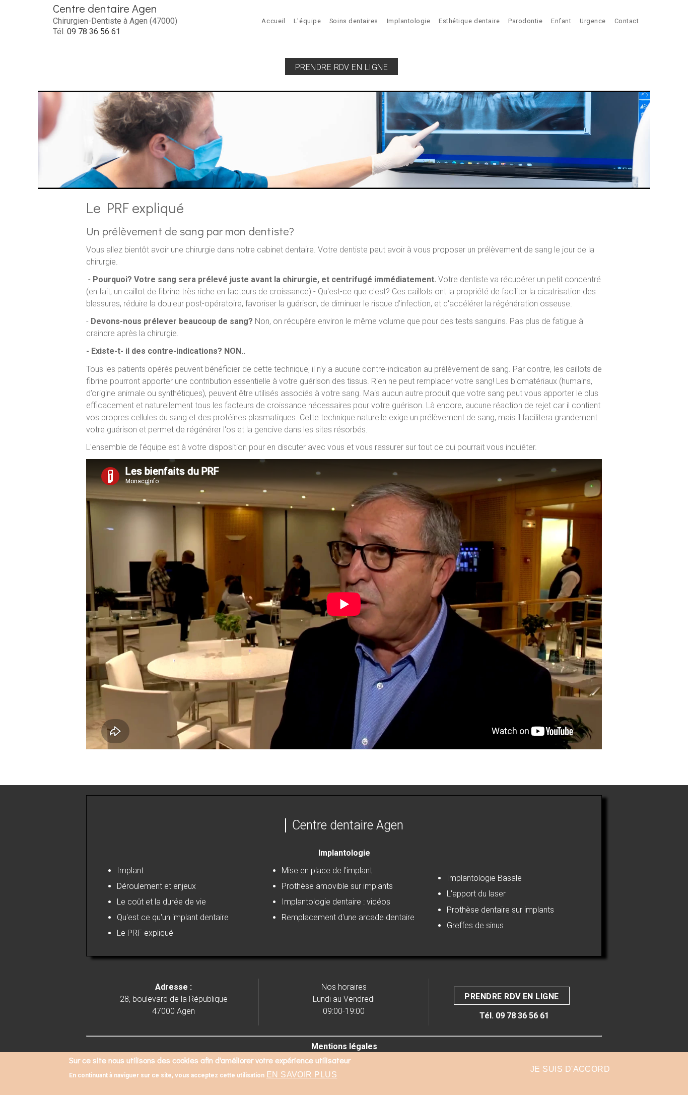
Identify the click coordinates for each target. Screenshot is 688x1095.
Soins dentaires (353, 21)
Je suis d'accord (570, 1069)
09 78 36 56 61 (93, 31)
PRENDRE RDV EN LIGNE (511, 996)
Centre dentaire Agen (105, 8)
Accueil (273, 21)
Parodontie (525, 21)
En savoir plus (301, 1074)
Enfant (561, 21)
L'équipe (307, 21)
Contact (626, 21)
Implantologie (409, 21)
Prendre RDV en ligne (341, 67)
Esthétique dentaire (469, 21)
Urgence (593, 21)
